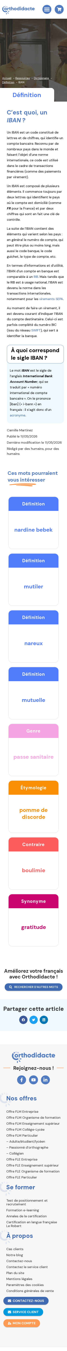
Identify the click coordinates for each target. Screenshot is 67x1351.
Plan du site (15, 1273)
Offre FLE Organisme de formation (33, 1171)
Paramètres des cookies (25, 1285)
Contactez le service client (27, 1267)
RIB (36, 277)
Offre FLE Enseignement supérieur (32, 1165)
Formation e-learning (22, 1210)
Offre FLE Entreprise (21, 1159)
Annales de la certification (26, 1216)
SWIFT (36, 330)
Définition (27, 95)
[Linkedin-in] (45, 1079)
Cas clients (14, 1249)
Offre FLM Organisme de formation (33, 1117)
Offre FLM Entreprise (22, 1111)
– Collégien (15, 1153)
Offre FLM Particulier (22, 1135)
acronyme (17, 415)
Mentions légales (19, 1279)
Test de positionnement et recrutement (27, 1202)
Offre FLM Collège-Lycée (25, 1129)
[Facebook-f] (21, 1079)
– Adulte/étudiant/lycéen (25, 1141)
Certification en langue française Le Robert (31, 1224)
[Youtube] (33, 1079)
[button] (46, 9)
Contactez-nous (19, 1261)
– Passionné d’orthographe (27, 1147)
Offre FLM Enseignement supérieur (33, 1123)
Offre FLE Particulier (21, 1177)
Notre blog (14, 1255)
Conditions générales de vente (30, 1291)
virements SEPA (51, 299)
